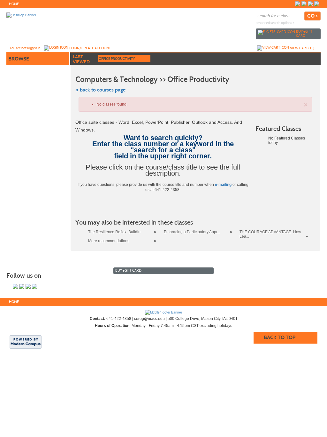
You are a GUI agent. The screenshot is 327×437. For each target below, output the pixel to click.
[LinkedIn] (316, 3)
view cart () (302, 48)
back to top (279, 337)
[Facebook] (297, 3)
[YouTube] (310, 3)
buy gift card (304, 33)
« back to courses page (100, 90)
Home (14, 4)
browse (18, 59)
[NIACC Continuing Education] (163, 312)
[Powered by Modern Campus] (26, 341)
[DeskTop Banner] (21, 14)
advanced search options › (275, 23)
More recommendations (108, 241)
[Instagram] (304, 3)
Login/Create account (90, 48)
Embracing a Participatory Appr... (192, 232)
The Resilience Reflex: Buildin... (115, 232)
